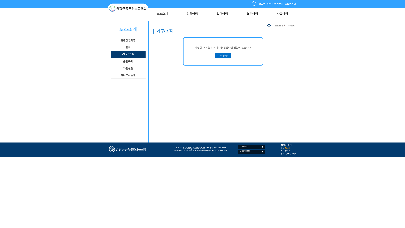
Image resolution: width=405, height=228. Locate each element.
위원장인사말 (128, 40)
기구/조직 (128, 53)
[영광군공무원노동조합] (128, 5)
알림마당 (222, 13)
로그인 (262, 4)
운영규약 (128, 61)
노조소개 (162, 13)
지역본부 (244, 146)
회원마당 (192, 13)
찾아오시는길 (128, 75)
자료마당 (282, 13)
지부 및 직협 (245, 151)
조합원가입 (290, 4)
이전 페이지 (223, 55)
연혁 (128, 47)
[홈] (254, 2)
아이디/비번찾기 (275, 4)
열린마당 (252, 13)
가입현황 (128, 68)
